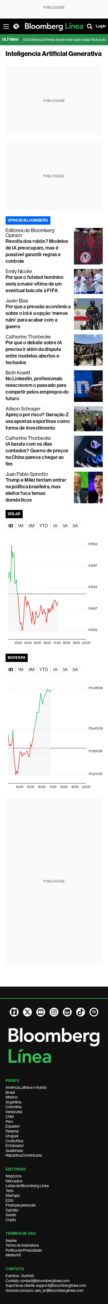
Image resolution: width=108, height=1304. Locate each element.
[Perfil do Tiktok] (80, 1012)
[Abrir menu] (6, 26)
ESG (9, 1200)
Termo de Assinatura (22, 1245)
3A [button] (65, 525)
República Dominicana (24, 1155)
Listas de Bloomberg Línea (27, 1186)
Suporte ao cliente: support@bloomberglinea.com (46, 1285)
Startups (13, 1195)
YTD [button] (43, 525)
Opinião (12, 1210)
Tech (9, 1191)
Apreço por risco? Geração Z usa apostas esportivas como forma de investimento (38, 421)
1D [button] (10, 525)
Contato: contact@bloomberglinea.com (38, 1281)
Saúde (11, 1215)
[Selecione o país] (16, 26)
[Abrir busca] (90, 26)
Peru (9, 1121)
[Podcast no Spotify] (93, 1012)
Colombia (14, 1107)
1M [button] (20, 525)
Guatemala (14, 1150)
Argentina (13, 1102)
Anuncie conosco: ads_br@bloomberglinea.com (44, 1290)
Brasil (10, 1092)
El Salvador (15, 1145)
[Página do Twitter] (27, 1012)
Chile (10, 1116)
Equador (13, 1126)
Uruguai (12, 1136)
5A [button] (75, 525)
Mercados (14, 1181)
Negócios (14, 1176)
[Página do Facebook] (14, 1012)
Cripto (11, 1220)
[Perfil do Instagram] (54, 1012)
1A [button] (55, 525)
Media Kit (13, 1255)
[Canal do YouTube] (40, 1012)
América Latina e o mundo (26, 1087)
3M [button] (31, 525)
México (12, 1097)
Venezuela (14, 1112)
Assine (11, 1240)
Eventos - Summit (20, 1276)
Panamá (12, 1131)
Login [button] (101, 26)
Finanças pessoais (21, 1205)
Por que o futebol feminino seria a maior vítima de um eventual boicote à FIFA (35, 284)
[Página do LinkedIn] (67, 1012)
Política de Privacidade (24, 1250)
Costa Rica (14, 1141)
